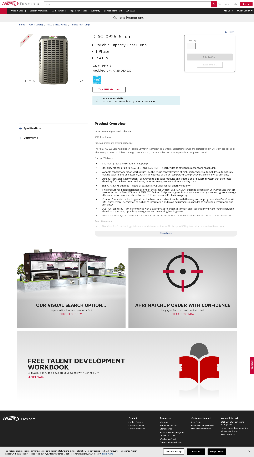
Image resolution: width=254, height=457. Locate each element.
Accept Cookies (216, 451)
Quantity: (192, 40)
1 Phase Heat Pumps (80, 24)
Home (22, 24)
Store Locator (224, 4)
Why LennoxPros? (168, 439)
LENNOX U (131, 10)
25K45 (152, 101)
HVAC (49, 24)
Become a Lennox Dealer (171, 442)
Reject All (196, 451)
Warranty (95, 10)
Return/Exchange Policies (202, 425)
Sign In (246, 4)
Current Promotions (39, 10)
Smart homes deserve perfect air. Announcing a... (234, 429)
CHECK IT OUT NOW (71, 314)
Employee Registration (201, 428)
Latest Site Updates (128, 17)
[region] (127, 452)
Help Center (196, 422)
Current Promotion (136, 428)
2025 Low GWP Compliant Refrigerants (232, 423)
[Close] (249, 451)
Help (235, 4)
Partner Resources (168, 425)
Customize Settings (173, 451)
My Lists (228, 10)
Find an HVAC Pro (167, 435)
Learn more (107, 453)
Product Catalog (18, 10)
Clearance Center (136, 425)
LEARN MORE (36, 377)
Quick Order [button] (243, 10)
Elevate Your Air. (228, 434)
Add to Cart (210, 57)
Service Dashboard (113, 10)
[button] (214, 4)
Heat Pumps (61, 24)
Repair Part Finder (78, 10)
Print (231, 32)
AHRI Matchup (59, 10)
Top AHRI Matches (109, 89)
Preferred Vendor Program (172, 432)
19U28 (143, 101)
